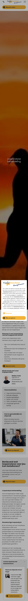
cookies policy (6, 301)
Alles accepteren (10, 318)
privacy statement (14, 308)
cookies (13, 295)
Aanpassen (9, 313)
